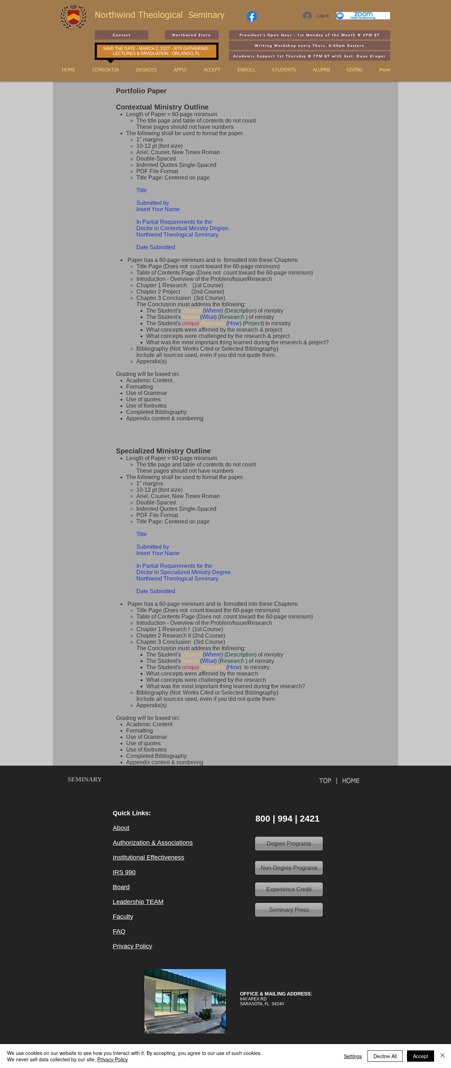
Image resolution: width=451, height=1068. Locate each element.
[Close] (442, 1056)
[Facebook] (252, 16)
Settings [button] (353, 1056)
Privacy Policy (112, 1059)
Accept (420, 1056)
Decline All (385, 1056)
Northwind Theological (142, 15)
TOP (327, 781)
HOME (350, 781)
